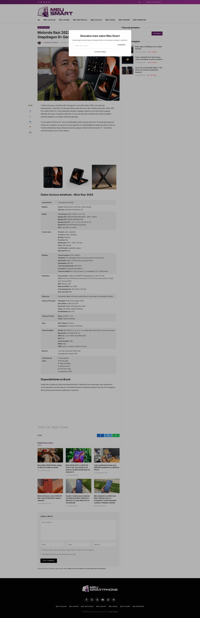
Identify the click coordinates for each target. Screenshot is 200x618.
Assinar (121, 45)
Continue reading (100, 52)
